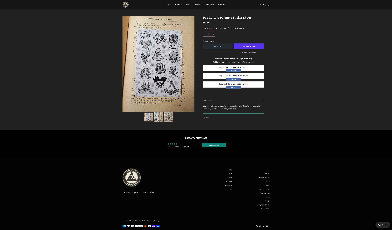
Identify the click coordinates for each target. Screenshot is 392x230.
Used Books (265, 209)
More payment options (249, 52)
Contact (229, 189)
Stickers (229, 181)
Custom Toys (265, 193)
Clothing (266, 181)
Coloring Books (264, 189)
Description (207, 100)
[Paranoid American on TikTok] (260, 226)
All (269, 170)
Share (208, 117)
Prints (267, 201)
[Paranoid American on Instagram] (257, 226)
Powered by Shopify (153, 221)
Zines (268, 197)
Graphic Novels (264, 177)
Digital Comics (264, 205)
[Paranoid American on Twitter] (264, 226)
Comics (229, 173)
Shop (230, 170)
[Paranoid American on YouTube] (267, 226)
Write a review (214, 145)
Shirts (230, 177)
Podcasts (228, 185)
